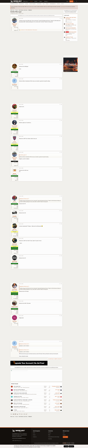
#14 (61, 283)
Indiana (17, 149)
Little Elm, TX (16, 253)
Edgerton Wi (16, 30)
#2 (61, 64)
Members (46, 1)
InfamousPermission (17, 397)
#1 (61, 18)
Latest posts (66, 15)
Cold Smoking (39, 3)
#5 (61, 120)
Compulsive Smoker (17, 407)
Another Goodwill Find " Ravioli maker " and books (23, 399)
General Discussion (26, 387)
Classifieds (50, 438)
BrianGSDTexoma (57, 394)
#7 (61, 152)
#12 (61, 238)
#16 (61, 315)
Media (41, 1)
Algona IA (16, 180)
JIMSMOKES (58, 387)
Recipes (47, 3)
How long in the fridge (70, 23)
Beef (27, 407)
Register (64, 434)
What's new (25, 1)
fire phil (15, 411)
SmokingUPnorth (16, 394)
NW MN (17, 313)
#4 (61, 104)
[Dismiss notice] (76, 6)
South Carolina (15, 133)
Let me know (63, 6)
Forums (31, 1)
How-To (62, 3)
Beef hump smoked (72, 31)
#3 (61, 78)
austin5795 (15, 387)
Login (64, 432)
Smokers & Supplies (32, 3)
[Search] (76, 1)
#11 (61, 223)
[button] (28, 1)
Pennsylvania (16, 208)
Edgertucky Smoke (14, 13)
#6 (61, 136)
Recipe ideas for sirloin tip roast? (19, 406)
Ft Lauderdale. (15, 298)
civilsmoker (58, 404)
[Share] (60, 18)
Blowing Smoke (21, 3)
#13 (61, 255)
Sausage (26, 3)
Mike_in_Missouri (16, 390)
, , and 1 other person (29, 29)
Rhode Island (16, 117)
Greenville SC (16, 267)
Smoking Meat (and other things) (53, 436)
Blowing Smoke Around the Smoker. (31, 394)
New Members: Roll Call (14, 3)
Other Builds (68, 40)
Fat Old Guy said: (22, 154)
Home (34, 432)
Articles (35, 1)
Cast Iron (58, 3)
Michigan (16, 76)
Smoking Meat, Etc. (53, 3)
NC (17, 221)
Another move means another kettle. (20, 393)
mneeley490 (58, 400)
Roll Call (25, 390)
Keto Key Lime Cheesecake (71, 27)
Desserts (67, 30)
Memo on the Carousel (18, 403)
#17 (61, 341)
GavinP (58, 397)
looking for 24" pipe (69, 37)
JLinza (59, 390)
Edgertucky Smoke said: (24, 198)
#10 (61, 210)
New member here (17, 386)
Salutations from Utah (18, 396)
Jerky (43, 3)
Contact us (35, 436)
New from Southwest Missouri (19, 389)
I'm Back (15, 409)
